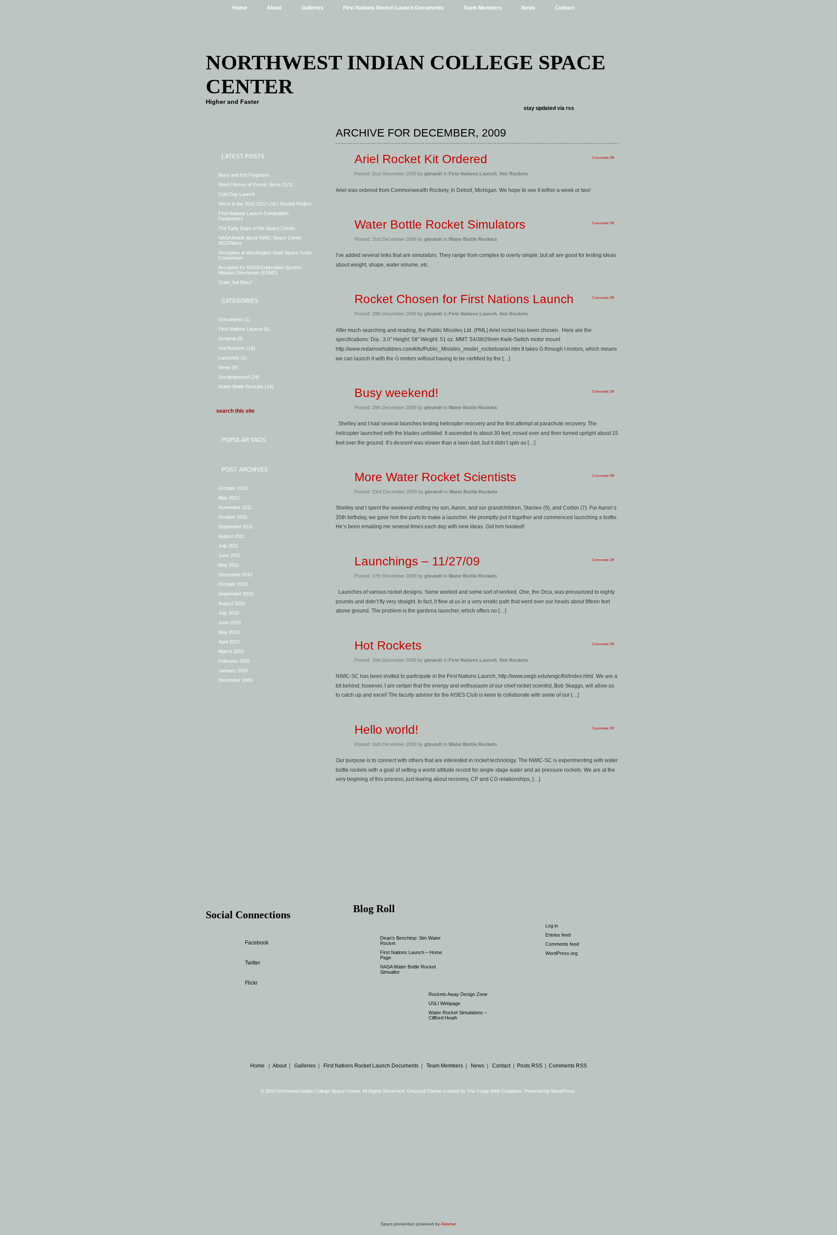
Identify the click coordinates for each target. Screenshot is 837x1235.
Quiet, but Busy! (235, 282)
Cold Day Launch (236, 194)
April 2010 (228, 641)
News (528, 8)
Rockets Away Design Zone (458, 994)
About (274, 8)
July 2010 (228, 613)
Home (239, 8)
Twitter (252, 963)
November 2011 (235, 507)
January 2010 (233, 670)
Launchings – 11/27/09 (417, 561)
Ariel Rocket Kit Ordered (420, 159)
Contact (565, 8)
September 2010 (235, 593)
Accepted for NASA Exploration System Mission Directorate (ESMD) (259, 270)
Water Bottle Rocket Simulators (439, 224)
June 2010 (229, 622)
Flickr (251, 983)
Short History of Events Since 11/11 (255, 184)
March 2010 (231, 651)
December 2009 (235, 680)
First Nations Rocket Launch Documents (393, 8)
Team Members (482, 8)
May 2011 (228, 565)
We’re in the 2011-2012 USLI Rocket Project (264, 203)
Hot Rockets (231, 348)
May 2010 (228, 632)
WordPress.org (561, 953)
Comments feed (562, 944)
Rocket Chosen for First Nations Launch (464, 299)
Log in (551, 925)
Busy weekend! (396, 393)
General (226, 338)
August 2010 (231, 603)
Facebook (257, 943)
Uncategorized (233, 377)
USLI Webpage (444, 1003)
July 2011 (228, 545)
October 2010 (233, 584)
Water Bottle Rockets (240, 386)
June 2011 (229, 555)
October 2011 (232, 517)
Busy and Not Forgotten (243, 175)
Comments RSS (568, 1066)
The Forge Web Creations (494, 1091)
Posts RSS (529, 1066)
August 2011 (231, 536)
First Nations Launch (240, 329)
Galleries (312, 8)
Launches (228, 357)
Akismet (448, 1223)
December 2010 (235, 574)
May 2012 (228, 497)
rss (570, 108)
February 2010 (234, 661)
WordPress (563, 1091)
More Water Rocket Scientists (435, 477)
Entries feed (558, 934)
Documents (230, 319)
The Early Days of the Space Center (256, 228)
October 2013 (233, 488)
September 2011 (235, 526)
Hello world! (386, 729)
